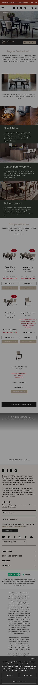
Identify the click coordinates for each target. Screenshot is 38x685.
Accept (10, 675)
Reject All (28, 675)
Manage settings (19, 681)
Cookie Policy (16, 668)
